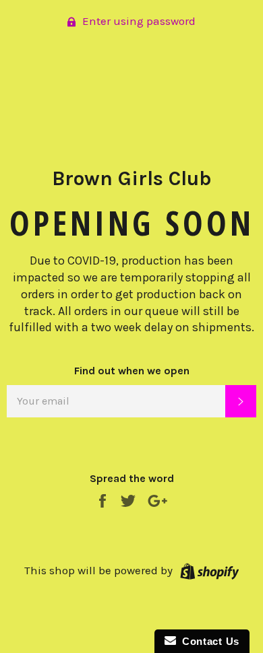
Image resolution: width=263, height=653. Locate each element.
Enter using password (138, 21)
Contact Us (207, 641)
